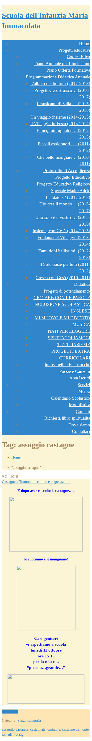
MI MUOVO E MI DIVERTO (62, 317)
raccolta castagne (14, 735)
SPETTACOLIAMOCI (69, 337)
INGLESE (80, 311)
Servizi (84, 384)
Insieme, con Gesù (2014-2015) (61, 230)
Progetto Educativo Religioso (63, 183)
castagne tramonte (75, 729)
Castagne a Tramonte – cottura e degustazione (36, 482)
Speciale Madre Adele (70, 190)
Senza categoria (29, 720)
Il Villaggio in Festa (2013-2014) (60, 123)
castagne (53, 729)
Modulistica (79, 404)
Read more (10, 712)
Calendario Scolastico (70, 398)
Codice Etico (78, 56)
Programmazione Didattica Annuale (58, 76)
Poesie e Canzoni (74, 371)
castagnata (38, 729)
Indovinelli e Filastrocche (67, 364)
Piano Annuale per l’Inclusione (62, 63)
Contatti (83, 411)
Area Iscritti (79, 377)
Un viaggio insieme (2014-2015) (60, 117)
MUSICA (81, 324)
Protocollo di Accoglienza (66, 170)
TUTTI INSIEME (73, 344)
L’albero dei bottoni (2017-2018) (60, 83)
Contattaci (81, 431)
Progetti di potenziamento (67, 291)
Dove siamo (79, 424)
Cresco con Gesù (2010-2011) (63, 277)
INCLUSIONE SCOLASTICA (61, 304)
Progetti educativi (74, 50)
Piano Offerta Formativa (68, 70)
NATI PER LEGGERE (69, 331)
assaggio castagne (15, 729)
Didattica (82, 284)
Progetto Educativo (72, 177)
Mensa (84, 391)
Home (84, 43)
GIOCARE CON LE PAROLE (61, 297)
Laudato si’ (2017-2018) (68, 197)
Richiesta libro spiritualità (67, 418)
